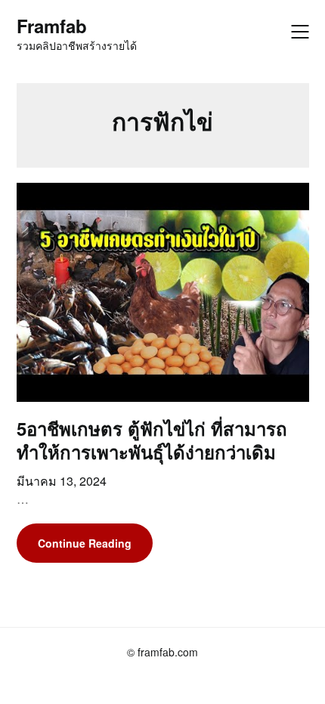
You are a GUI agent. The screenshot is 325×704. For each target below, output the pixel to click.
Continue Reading (85, 543)
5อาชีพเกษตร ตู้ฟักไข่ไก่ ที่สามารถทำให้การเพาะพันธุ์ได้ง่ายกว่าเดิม (152, 440)
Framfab (52, 26)
